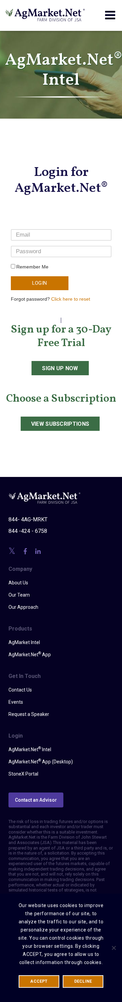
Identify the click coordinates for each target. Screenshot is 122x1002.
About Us (18, 582)
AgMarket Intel (24, 642)
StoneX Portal (23, 774)
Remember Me (32, 266)
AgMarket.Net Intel (29, 749)
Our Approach (23, 607)
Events (15, 702)
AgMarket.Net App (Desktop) (40, 761)
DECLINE (83, 981)
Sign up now (60, 368)
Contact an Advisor (36, 800)
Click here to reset (70, 299)
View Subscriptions (60, 424)
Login (39, 283)
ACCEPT (38, 981)
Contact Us (20, 690)
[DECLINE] (113, 947)
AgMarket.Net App (29, 654)
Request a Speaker (28, 714)
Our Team (19, 595)
